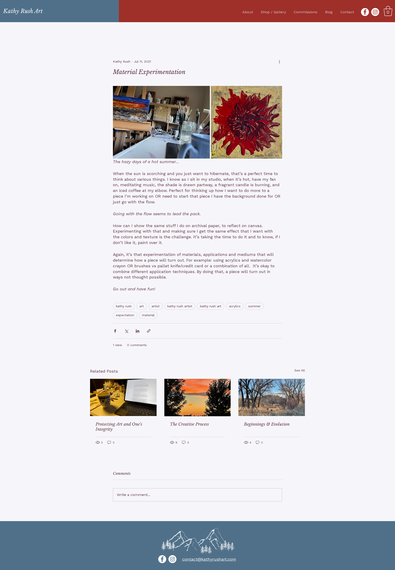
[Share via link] (149, 331)
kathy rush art (210, 306)
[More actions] (279, 61)
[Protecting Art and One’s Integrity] (123, 397)
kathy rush (124, 306)
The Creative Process (189, 424)
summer (254, 306)
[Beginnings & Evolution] (271, 397)
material (148, 315)
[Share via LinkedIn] (137, 331)
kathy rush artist (179, 306)
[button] (388, 11)
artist (156, 306)
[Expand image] (161, 122)
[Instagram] (375, 12)
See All (299, 370)
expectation (125, 315)
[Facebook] (365, 12)
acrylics (234, 306)
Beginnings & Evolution (267, 424)
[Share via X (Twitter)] (126, 331)
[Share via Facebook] (115, 331)
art (141, 306)
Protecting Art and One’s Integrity (119, 427)
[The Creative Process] (197, 397)
